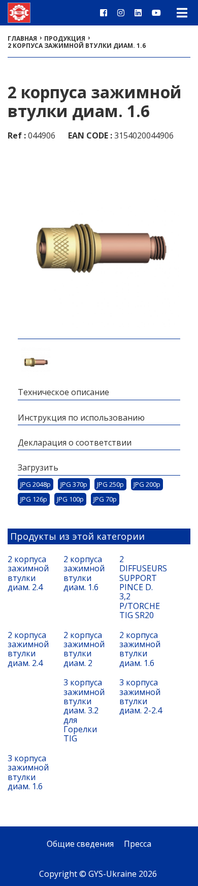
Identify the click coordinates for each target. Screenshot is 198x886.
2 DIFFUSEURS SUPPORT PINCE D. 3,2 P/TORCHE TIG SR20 (142, 587)
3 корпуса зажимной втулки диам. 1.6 (28, 772)
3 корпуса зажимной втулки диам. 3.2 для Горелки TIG (84, 710)
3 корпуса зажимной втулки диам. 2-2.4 (140, 696)
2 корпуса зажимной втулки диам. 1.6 (84, 573)
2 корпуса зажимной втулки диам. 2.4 (28, 573)
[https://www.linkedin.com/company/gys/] (138, 12)
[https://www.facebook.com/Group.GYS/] (103, 12)
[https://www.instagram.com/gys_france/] (120, 12)
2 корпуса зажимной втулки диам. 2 (84, 649)
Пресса (137, 843)
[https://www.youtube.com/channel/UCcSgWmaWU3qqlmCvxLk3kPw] (156, 12)
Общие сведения (80, 843)
